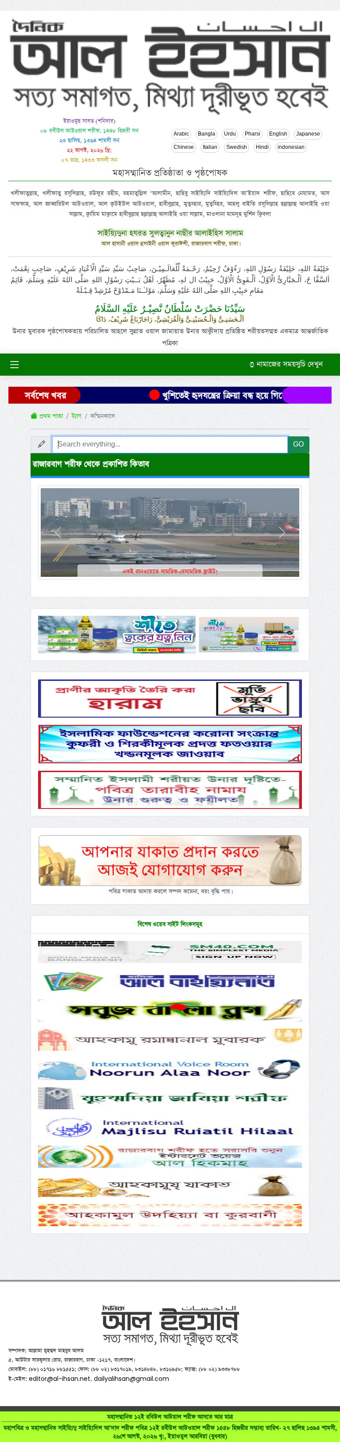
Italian (210, 147)
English (278, 134)
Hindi (262, 147)
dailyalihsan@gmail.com (131, 1378)
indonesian (291, 147)
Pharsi (252, 134)
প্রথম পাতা (50, 416)
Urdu (230, 134)
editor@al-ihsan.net (59, 1378)
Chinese (184, 147)
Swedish (236, 147)
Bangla (206, 134)
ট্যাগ (76, 416)
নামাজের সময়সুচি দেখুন (289, 364)
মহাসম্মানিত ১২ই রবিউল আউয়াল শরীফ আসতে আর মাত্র (170, 1427)
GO (298, 444)
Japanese (308, 134)
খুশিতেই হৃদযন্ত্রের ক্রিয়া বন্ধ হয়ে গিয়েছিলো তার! (226, 395)
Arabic (181, 134)
